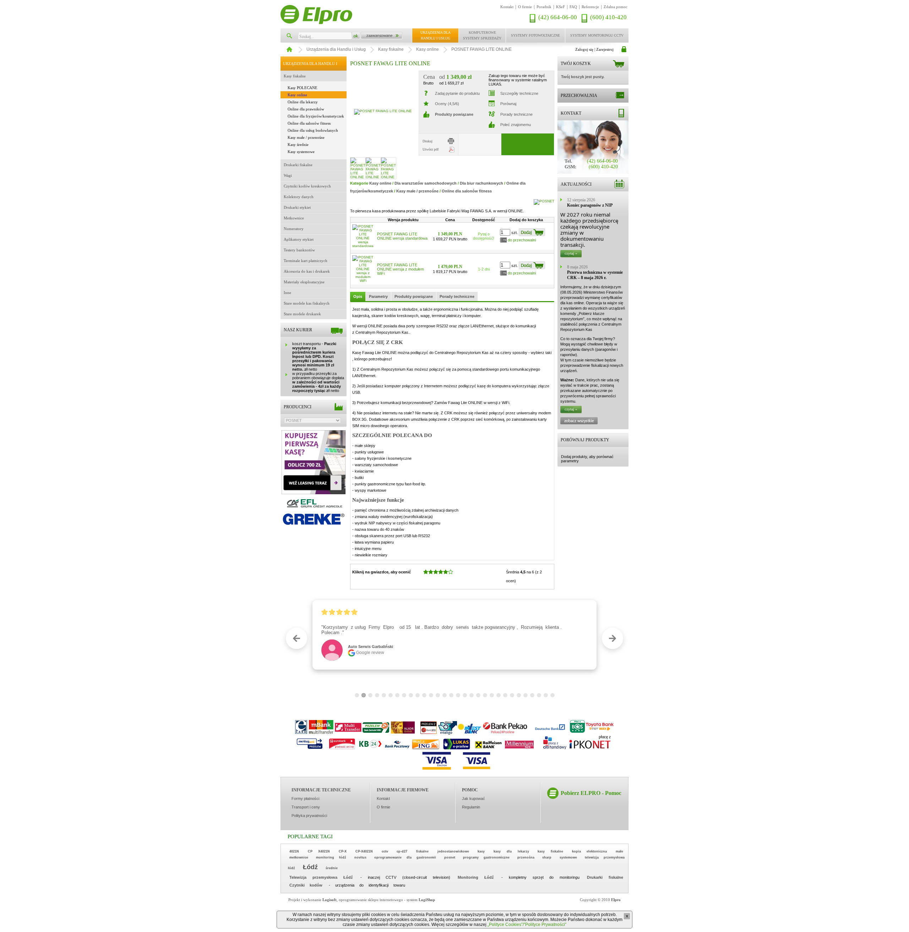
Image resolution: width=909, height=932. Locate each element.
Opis (357, 296)
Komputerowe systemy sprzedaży (482, 35)
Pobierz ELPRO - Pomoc (591, 793)
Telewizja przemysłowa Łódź (321, 877)
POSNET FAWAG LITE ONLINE (481, 49)
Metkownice (294, 218)
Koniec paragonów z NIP (590, 205)
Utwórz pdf (431, 149)
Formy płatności (305, 798)
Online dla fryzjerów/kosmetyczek (316, 116)
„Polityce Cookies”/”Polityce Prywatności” (527, 924)
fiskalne (422, 851)
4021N (294, 851)
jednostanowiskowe (453, 851)
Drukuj (427, 141)
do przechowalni (522, 240)
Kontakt (506, 7)
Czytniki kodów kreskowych (307, 186)
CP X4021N (319, 851)
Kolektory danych (299, 197)
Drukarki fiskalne (298, 165)
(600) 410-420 (608, 17)
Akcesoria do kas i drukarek (307, 271)
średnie (332, 868)
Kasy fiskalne (391, 49)
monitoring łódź (331, 857)
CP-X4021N (364, 851)
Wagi (288, 175)
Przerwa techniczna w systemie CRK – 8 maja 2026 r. (595, 275)
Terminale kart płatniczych (305, 260)
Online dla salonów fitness (309, 123)
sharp (546, 857)
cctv (385, 851)
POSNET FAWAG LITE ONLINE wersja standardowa (402, 236)
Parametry (378, 296)
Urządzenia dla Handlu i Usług (435, 35)
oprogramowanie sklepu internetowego (371, 900)
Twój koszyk (576, 63)
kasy (481, 851)
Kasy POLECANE (302, 88)
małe (619, 851)
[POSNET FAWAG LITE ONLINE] (383, 111)
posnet (449, 857)
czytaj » (571, 253)
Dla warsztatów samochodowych (425, 183)
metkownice (298, 857)
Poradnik (544, 7)
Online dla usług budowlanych (313, 130)
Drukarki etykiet (297, 207)
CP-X (343, 851)
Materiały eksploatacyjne (304, 282)
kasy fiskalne (550, 851)
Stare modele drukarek (302, 314)
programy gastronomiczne (486, 857)
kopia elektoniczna (589, 851)
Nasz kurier (298, 329)
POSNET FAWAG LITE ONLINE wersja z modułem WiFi (400, 269)
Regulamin (471, 807)
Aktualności (576, 184)
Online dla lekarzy (303, 102)
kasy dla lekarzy (511, 851)
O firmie (525, 7)
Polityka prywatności (309, 815)
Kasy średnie (298, 144)
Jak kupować (473, 798)
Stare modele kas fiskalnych (307, 303)
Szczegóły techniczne (519, 93)
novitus (360, 857)
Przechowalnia (579, 95)
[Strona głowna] (288, 48)
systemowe (568, 857)
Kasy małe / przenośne (306, 137)
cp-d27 (402, 851)
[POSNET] (544, 201)
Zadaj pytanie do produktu (457, 93)
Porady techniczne (516, 114)
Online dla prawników (306, 109)
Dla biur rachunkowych (481, 183)
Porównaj (508, 104)
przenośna (525, 857)
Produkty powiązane (413, 296)
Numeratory (294, 229)
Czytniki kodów (305, 885)
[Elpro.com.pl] (316, 14)
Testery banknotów (299, 250)
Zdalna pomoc (615, 7)
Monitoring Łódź (476, 877)
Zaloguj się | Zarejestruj (594, 49)
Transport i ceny (306, 807)
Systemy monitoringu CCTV (597, 35)
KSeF (560, 7)
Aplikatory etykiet (299, 239)
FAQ (573, 7)
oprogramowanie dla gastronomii (405, 857)
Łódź (310, 867)
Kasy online (427, 49)
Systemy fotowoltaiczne (535, 35)
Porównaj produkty (585, 439)
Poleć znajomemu (515, 124)
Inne (287, 292)
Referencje (590, 7)
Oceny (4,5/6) (447, 104)
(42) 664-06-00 (557, 17)
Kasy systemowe (301, 151)
